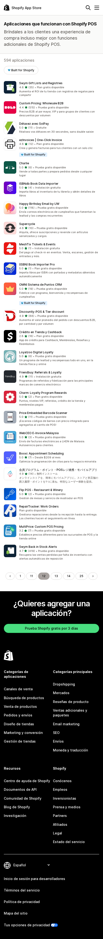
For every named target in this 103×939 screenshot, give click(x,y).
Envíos (58, 741)
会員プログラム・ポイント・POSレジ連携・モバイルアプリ (58, 470)
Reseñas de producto (71, 702)
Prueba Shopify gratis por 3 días (51, 628)
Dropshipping (64, 684)
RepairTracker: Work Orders (39, 506)
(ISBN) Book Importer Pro (37, 264)
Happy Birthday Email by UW (39, 204)
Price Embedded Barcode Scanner (43, 413)
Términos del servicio (22, 890)
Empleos (60, 789)
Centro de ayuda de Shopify (27, 781)
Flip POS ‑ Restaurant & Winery (41, 490)
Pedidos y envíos (18, 715)
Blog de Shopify (17, 807)
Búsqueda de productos (24, 698)
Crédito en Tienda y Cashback (40, 332)
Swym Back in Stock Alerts (38, 547)
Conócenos (62, 781)
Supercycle (27, 224)
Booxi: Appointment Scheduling (41, 453)
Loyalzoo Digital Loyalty (36, 352)
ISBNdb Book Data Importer (38, 183)
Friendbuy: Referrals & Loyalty (40, 372)
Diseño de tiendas (19, 724)
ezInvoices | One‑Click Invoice (40, 140)
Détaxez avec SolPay (34, 123)
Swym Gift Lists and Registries (41, 83)
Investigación (15, 816)
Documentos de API (20, 789)
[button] (51, 89)
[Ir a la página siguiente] (92, 576)
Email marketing (66, 724)
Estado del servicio (69, 842)
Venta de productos (20, 706)
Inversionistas (64, 798)
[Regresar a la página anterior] (10, 576)
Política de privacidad (22, 902)
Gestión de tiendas (20, 741)
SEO (56, 733)
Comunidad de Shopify (22, 798)
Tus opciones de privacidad (27, 925)
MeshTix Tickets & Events (37, 244)
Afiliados (60, 824)
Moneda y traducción (70, 750)
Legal (57, 833)
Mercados (61, 693)
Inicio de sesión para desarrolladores (34, 879)
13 (56, 576)
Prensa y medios (66, 807)
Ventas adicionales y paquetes (70, 712)
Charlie (24, 163)
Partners (60, 816)
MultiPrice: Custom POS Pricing (41, 526)
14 (68, 576)
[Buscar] (88, 7)
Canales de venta (18, 689)
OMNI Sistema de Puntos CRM (40, 284)
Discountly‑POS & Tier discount (41, 311)
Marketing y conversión (23, 733)
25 (81, 576)
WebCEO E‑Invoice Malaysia (39, 433)
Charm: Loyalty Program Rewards (43, 393)
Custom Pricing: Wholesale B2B (41, 103)
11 (31, 576)
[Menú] (96, 7)
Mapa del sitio (16, 913)
